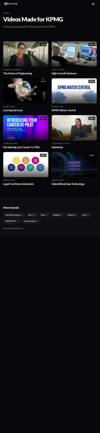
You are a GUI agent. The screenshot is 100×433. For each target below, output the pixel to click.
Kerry (31, 215)
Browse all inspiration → (14, 228)
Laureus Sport (31, 221)
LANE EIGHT (11, 221)
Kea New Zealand (14, 215)
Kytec (85, 215)
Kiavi (44, 215)
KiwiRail (57, 215)
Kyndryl (72, 215)
